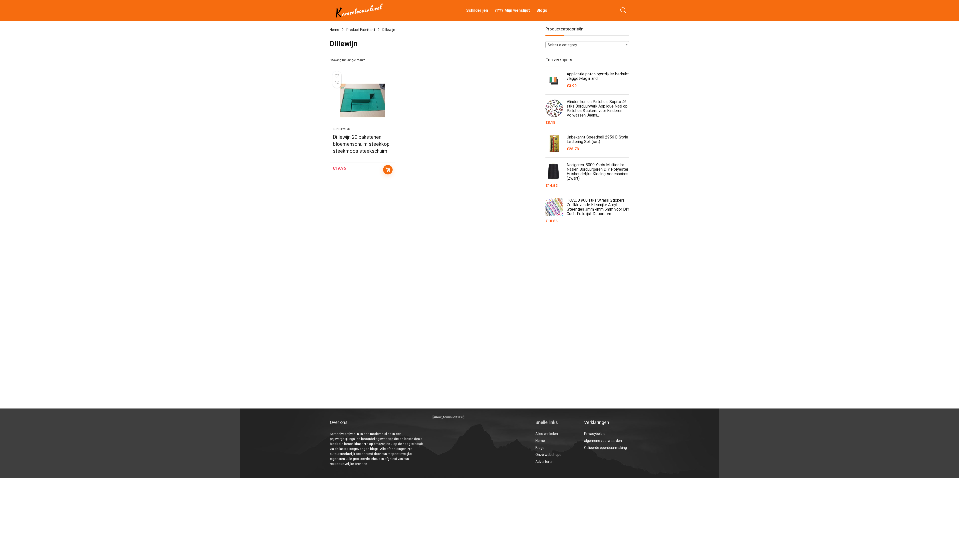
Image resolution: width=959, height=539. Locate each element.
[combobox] (587, 44)
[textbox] (587, 44)
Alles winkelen (546, 434)
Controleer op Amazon (388, 169)
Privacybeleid (594, 434)
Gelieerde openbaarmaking (605, 448)
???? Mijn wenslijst (512, 10)
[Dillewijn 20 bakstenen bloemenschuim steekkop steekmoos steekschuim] (362, 100)
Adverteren (544, 462)
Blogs (541, 10)
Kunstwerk (341, 129)
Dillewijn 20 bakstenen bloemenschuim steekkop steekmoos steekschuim (361, 144)
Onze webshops (548, 455)
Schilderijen (477, 10)
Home (334, 30)
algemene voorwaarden (603, 441)
